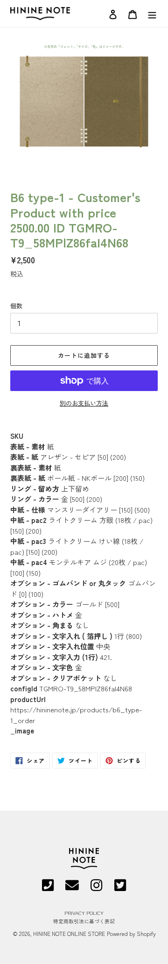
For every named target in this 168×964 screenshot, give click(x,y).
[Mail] (72, 888)
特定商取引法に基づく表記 (84, 921)
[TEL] (48, 888)
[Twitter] (120, 888)
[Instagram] (96, 888)
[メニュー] (152, 13)
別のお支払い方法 (84, 403)
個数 (16, 305)
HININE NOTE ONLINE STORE (69, 933)
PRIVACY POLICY (84, 912)
